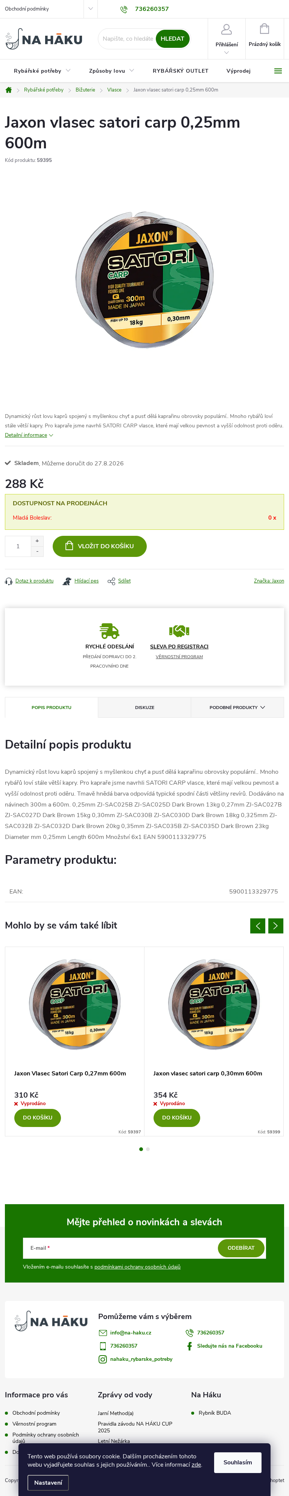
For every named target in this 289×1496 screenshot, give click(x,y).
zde (196, 1465)
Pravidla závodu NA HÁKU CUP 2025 (135, 1427)
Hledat (172, 39)
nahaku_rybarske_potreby (141, 1359)
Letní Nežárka (114, 1441)
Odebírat (241, 1248)
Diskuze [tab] (144, 708)
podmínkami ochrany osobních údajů (137, 1266)
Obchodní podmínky (27, 9)
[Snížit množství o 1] (37, 551)
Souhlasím (238, 1462)
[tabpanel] (74, 1041)
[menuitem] (42, 71)
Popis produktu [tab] (51, 708)
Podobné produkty (233, 708)
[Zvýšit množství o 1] (37, 541)
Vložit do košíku (106, 546)
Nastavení (48, 1483)
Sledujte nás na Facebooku (229, 1346)
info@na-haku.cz (130, 1332)
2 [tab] (148, 1149)
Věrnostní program (34, 1423)
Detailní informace (26, 435)
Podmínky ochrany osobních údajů (45, 1438)
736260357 (210, 1332)
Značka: (269, 581)
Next (275, 925)
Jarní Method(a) (116, 1413)
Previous (257, 925)
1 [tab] (141, 1149)
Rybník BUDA (215, 1413)
